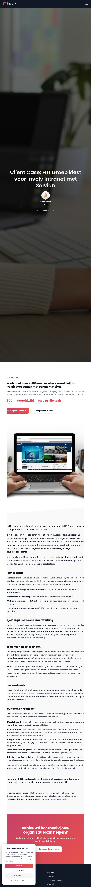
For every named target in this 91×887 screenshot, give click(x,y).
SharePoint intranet (54, 880)
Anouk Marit (46, 202)
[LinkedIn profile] (44, 205)
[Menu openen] (86, 4)
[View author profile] (46, 205)
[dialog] (19, 864)
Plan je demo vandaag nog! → (45, 849)
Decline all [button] (18, 875)
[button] (19, 880)
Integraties (51, 884)
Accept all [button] (18, 866)
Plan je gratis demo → (16, 411)
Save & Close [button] (18, 871)
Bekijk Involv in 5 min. (45, 411)
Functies (50, 877)
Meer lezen (9, 861)
